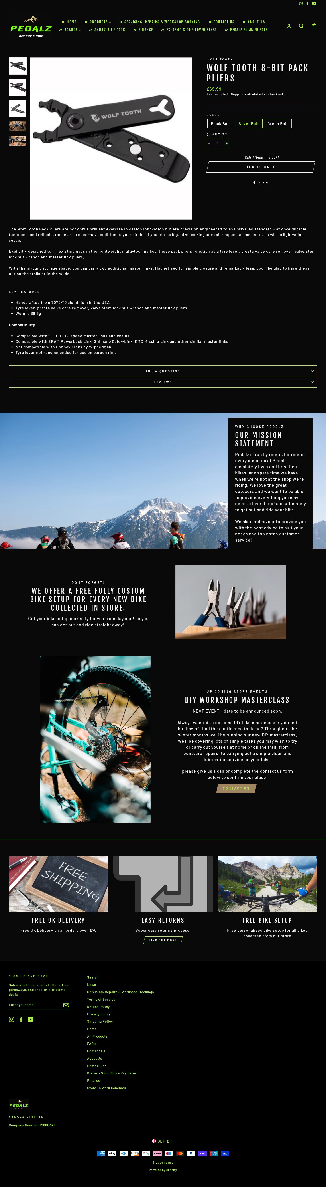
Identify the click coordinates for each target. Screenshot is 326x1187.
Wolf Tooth (220, 59)
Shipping (237, 94)
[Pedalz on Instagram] (11, 1019)
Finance (93, 1080)
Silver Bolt (249, 123)
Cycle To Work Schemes (106, 1088)
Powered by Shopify (163, 1170)
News (91, 985)
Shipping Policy (100, 1021)
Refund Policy (98, 1007)
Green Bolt (277, 123)
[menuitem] (68, 22)
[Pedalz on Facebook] (21, 1019)
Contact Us (236, 788)
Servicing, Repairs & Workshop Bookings (120, 992)
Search (93, 977)
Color (213, 115)
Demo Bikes (96, 1066)
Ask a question (163, 371)
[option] (111, 138)
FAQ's (91, 1044)
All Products (97, 1036)
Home (92, 1029)
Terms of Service (101, 999)
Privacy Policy (99, 1014)
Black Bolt (220, 123)
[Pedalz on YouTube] (30, 1019)
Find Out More (163, 940)
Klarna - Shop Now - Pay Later (112, 1073)
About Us (94, 1058)
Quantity (217, 134)
